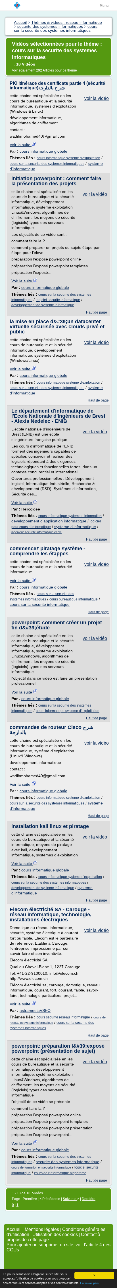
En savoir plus (89, 1283)
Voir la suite (21, 144)
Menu (104, 6)
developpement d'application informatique (48, 521)
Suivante (70, 1199)
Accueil (14, 1229)
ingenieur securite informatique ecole (36, 532)
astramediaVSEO (35, 1010)
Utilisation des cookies (55, 1234)
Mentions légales (42, 1229)
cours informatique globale (43, 151)
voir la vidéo (96, 98)
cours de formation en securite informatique (41, 1167)
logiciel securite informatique (58, 300)
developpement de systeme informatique (42, 305)
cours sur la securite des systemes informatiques (47, 164)
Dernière (88, 1199)
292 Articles (45, 70)
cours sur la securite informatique (40, 604)
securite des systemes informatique (67, 1161)
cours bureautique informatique (73, 599)
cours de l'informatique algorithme (60, 1173)
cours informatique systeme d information (70, 516)
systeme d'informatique (75, 526)
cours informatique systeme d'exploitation (68, 158)
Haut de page (96, 312)
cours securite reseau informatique (63, 1017)
